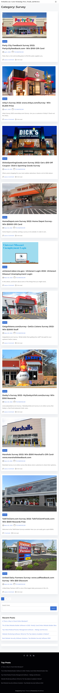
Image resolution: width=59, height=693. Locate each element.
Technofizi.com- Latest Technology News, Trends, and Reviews (20, 1)
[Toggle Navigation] (56, 1)
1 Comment (7, 533)
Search (53, 608)
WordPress (41, 690)
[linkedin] (33, 656)
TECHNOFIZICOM (19, 52)
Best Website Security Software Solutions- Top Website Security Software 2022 (26, 638)
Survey (5, 41)
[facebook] (24, 656)
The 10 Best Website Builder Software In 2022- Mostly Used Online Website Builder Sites (29, 625)
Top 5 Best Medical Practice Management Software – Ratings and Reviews (25, 629)
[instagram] (27, 656)
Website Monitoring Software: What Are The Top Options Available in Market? (25, 634)
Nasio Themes (26, 690)
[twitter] (30, 656)
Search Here (6, 605)
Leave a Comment (9, 59)
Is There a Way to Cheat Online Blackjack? (15, 621)
